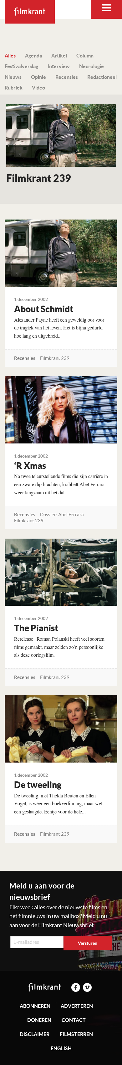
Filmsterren (76, 1034)
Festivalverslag (21, 66)
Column (85, 55)
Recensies (66, 77)
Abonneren (35, 1006)
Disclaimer (34, 1034)
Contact (74, 1020)
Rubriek (14, 87)
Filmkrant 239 (54, 358)
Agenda (33, 55)
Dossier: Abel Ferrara (62, 514)
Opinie (38, 77)
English (61, 1048)
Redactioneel (102, 77)
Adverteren (77, 1006)
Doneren (39, 1020)
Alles (10, 55)
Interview (59, 66)
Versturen (87, 943)
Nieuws (13, 77)
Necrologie (91, 66)
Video (38, 87)
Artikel (59, 55)
